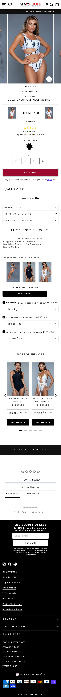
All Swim (19, 241)
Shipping (20, 134)
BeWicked (33, 91)
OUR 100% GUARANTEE (18, 220)
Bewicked (30, 241)
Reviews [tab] (10, 493)
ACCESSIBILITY (10, 651)
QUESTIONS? (11, 634)
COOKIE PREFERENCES (14, 642)
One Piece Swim (33, 244)
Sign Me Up (30, 542)
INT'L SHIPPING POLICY (14, 661)
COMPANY (9, 619)
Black (29, 146)
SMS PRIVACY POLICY (13, 656)
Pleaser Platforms (12, 603)
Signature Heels (11, 582)
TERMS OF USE (10, 666)
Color (30, 141)
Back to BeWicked (32, 449)
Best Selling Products (13, 244)
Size (30, 155)
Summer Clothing (11, 246)
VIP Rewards (9, 593)
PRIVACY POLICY (11, 647)
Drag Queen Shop (12, 609)
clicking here (31, 555)
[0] (10, 4)
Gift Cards (8, 598)
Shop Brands (9, 587)
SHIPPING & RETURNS (18, 214)
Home (24, 91)
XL (43, 161)
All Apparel (8, 241)
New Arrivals (9, 577)
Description (12, 207)
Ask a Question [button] (32, 487)
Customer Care (14, 626)
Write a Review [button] (32, 479)
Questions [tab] (30, 493)
